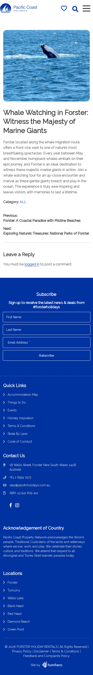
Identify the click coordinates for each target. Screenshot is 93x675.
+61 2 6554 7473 (20, 477)
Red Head (14, 613)
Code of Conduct (20, 441)
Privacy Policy (22, 651)
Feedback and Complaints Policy (46, 656)
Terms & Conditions (21, 426)
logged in (31, 264)
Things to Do (17, 402)
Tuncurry (14, 590)
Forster (13, 582)
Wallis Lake (15, 598)
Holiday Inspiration (21, 418)
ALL (23, 202)
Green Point (16, 629)
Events (12, 410)
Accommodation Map (23, 394)
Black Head (15, 606)
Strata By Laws (18, 433)
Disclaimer (41, 651)
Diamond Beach (19, 621)
